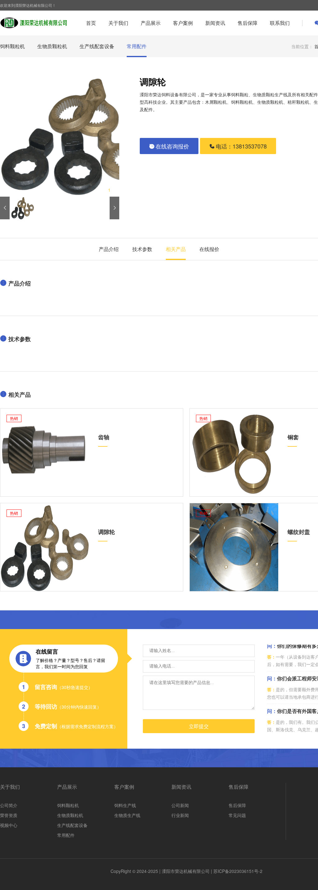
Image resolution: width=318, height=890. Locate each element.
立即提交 (199, 726)
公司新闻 (180, 805)
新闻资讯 (215, 22)
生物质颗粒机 (52, 46)
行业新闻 (180, 815)
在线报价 (209, 249)
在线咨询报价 (172, 146)
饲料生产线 (125, 805)
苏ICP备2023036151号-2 (237, 871)
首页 (91, 22)
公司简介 (8, 805)
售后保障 (247, 22)
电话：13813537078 (241, 146)
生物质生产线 (127, 815)
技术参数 (142, 249)
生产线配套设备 (97, 46)
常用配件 (137, 46)
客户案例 (183, 22)
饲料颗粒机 (12, 46)
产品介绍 (109, 249)
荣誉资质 (8, 815)
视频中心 (8, 825)
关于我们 (118, 22)
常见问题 (237, 815)
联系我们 (280, 22)
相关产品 (176, 249)
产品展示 (151, 22)
